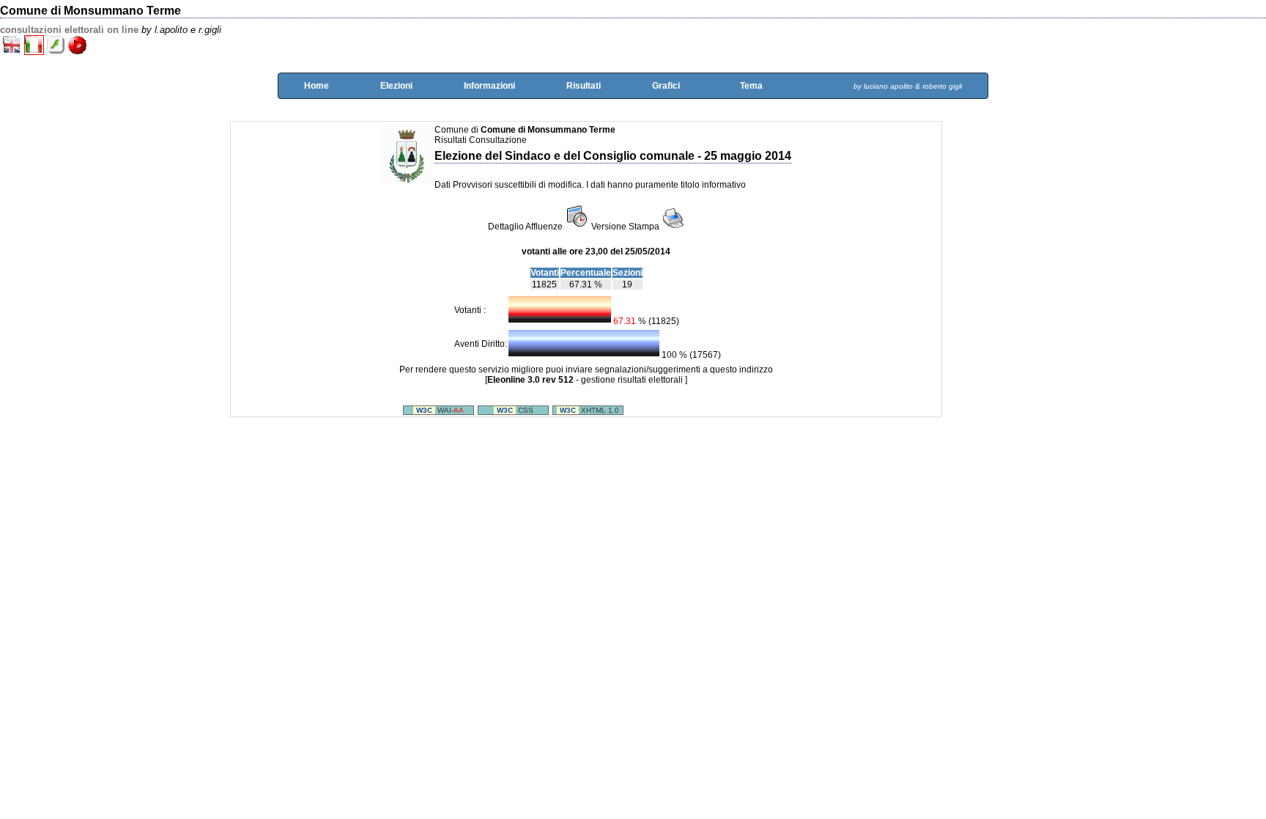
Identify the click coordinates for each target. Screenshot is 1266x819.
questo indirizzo (741, 369)
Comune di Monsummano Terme (90, 10)
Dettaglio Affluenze (525, 226)
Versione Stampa (626, 226)
